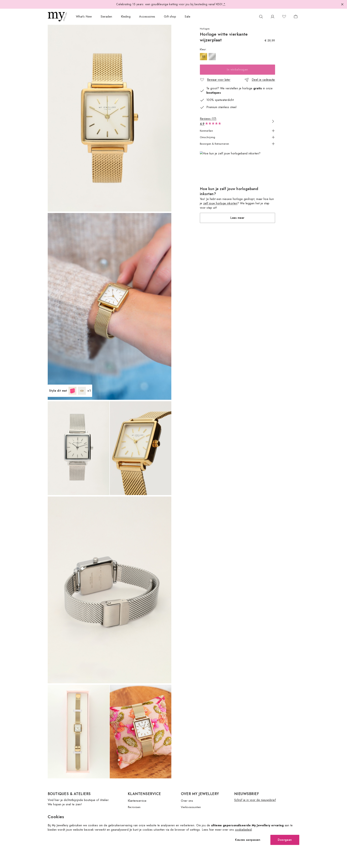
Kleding (125, 16)
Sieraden (106, 16)
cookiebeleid (243, 830)
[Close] (342, 4)
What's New (84, 16)
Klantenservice (137, 801)
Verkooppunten (191, 807)
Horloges (205, 29)
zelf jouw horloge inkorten (220, 203)
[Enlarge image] (109, 118)
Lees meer (237, 218)
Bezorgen (134, 807)
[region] (237, 57)
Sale (187, 16)
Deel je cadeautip (263, 80)
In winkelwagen (237, 69)
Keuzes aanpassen (247, 840)
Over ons (187, 801)
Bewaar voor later (218, 80)
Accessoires (147, 16)
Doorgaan (285, 840)
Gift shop (170, 16)
